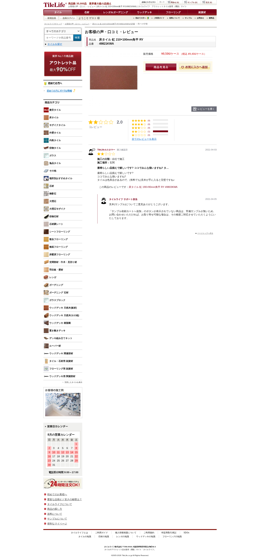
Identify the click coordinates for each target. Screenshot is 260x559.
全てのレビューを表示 (144, 139)
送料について (174, 18)
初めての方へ (140, 18)
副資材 (202, 12)
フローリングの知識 (172, 536)
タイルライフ (109, 547)
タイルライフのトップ (53, 24)
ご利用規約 (149, 532)
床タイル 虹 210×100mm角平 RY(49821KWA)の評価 (113, 24)
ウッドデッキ (144, 12)
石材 (86, 12)
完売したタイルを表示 (73, 382)
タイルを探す (54, 44)
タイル (58, 12)
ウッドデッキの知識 (145, 536)
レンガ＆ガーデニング (115, 12)
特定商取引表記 (168, 532)
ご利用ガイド (159, 18)
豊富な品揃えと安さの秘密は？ (64, 499)
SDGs (186, 532)
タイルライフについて (59, 504)
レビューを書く (206, 108)
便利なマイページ (57, 523)
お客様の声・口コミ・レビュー (77, 24)
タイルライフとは (79, 532)
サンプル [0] (192, 2)
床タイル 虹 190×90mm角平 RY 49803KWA (153, 187)
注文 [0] (209, 2)
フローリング (173, 12)
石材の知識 (103, 536)
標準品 (211, 18)
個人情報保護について (125, 532)
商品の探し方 (54, 508)
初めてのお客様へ (57, 494)
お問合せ (200, 18)
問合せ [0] (175, 2)
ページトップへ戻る (205, 233)
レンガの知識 (122, 536)
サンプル (188, 18)
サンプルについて (57, 518)
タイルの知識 (84, 536)
